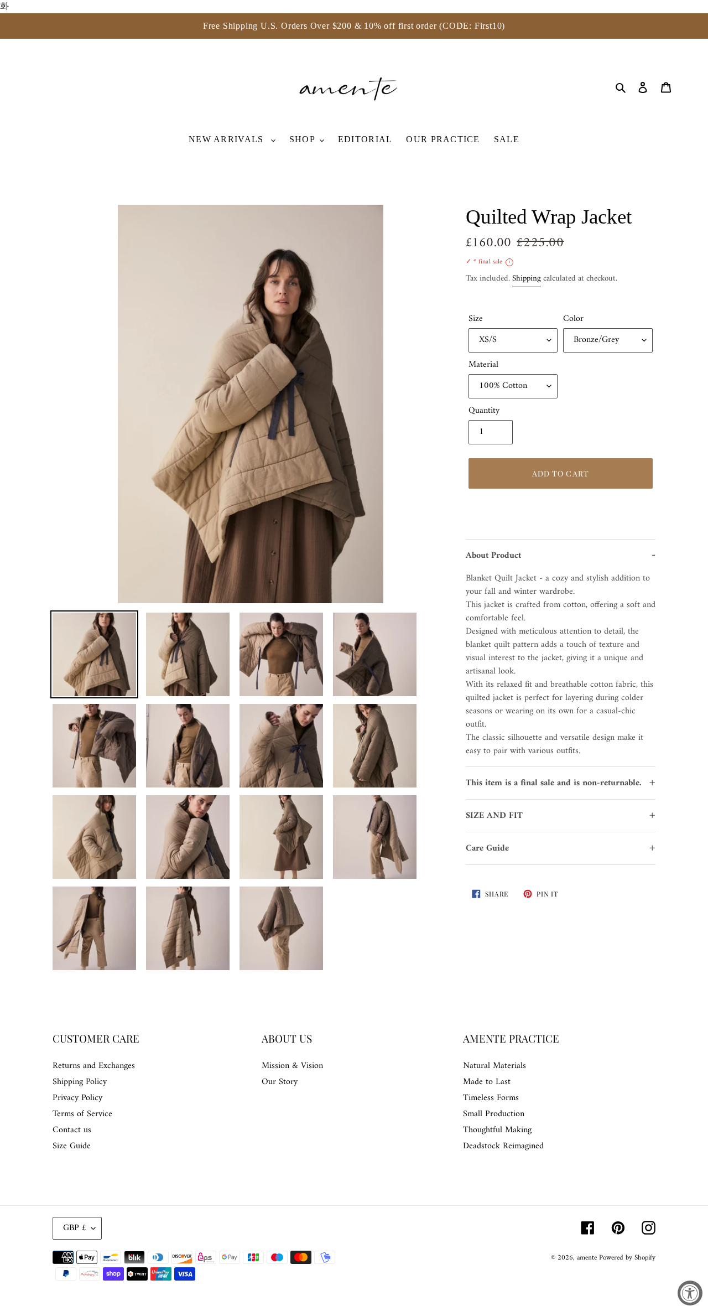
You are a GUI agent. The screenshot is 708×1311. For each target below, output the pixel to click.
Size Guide (72, 1146)
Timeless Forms (491, 1098)
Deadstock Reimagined (503, 1146)
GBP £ (74, 1228)
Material (483, 364)
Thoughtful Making (497, 1130)
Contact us (72, 1130)
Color (573, 318)
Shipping (526, 278)
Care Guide (487, 848)
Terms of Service (82, 1114)
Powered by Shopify (627, 1257)
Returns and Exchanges (94, 1066)
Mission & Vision (292, 1066)
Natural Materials (494, 1066)
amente (588, 1257)
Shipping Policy (80, 1082)
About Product (493, 555)
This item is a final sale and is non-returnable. (554, 783)
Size (475, 318)
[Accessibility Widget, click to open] (690, 1293)
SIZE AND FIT (494, 815)
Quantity (483, 410)
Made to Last (487, 1082)
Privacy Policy (77, 1098)
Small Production (493, 1114)
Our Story (280, 1082)
